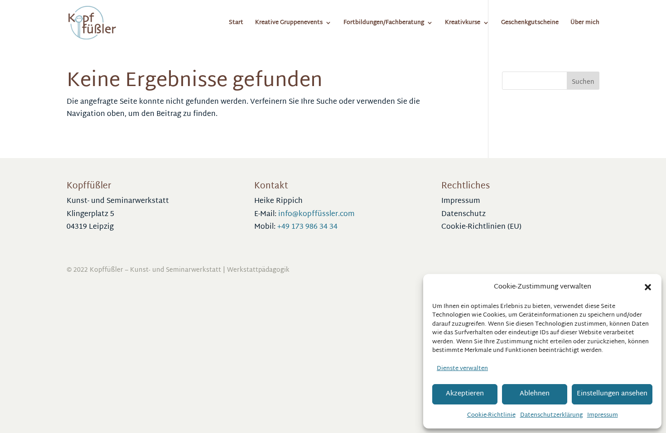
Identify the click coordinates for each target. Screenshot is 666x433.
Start (236, 23)
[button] (647, 287)
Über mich (584, 23)
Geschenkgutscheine (530, 23)
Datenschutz (463, 214)
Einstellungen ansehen (612, 394)
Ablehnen (535, 394)
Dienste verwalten (462, 368)
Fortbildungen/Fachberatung (383, 23)
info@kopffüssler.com (316, 214)
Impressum (602, 415)
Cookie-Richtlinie (491, 415)
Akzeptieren (465, 394)
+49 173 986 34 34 (307, 227)
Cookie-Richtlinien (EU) (481, 227)
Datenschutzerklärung (551, 415)
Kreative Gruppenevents (289, 23)
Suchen (583, 82)
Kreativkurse (462, 23)
